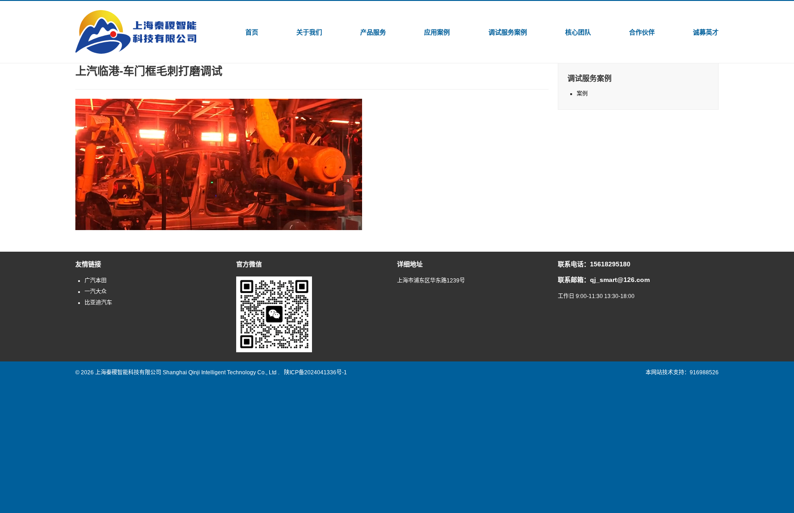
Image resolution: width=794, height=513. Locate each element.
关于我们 (309, 32)
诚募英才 (706, 32)
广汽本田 (96, 280)
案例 (582, 93)
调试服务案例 (507, 32)
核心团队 (578, 32)
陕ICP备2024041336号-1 (315, 372)
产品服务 (373, 32)
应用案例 (437, 32)
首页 (251, 32)
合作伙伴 (642, 32)
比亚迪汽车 (98, 302)
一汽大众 (96, 291)
